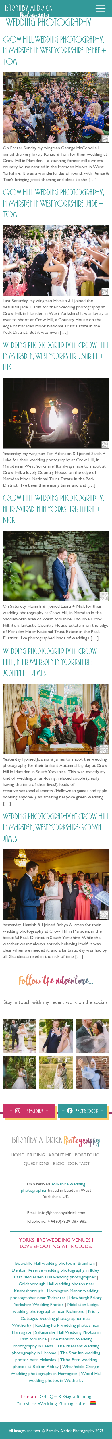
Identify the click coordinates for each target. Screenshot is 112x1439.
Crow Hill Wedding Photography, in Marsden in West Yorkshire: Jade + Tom (53, 204)
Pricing (36, 1155)
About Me (60, 1155)
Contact (79, 1164)
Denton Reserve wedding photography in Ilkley (55, 1270)
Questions (36, 1164)
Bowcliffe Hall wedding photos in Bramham (55, 1263)
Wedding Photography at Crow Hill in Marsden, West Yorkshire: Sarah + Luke (56, 357)
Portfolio (87, 1155)
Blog (58, 1164)
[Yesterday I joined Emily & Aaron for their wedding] (19, 1036)
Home (17, 1155)
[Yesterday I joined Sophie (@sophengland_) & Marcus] (56, 1036)
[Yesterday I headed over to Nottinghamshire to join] (92, 1036)
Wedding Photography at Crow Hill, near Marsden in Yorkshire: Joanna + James (50, 662)
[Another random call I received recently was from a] (92, 1072)
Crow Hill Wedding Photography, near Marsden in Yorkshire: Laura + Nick (53, 509)
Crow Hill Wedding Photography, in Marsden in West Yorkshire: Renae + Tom (54, 51)
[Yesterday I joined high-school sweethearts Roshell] (19, 1072)
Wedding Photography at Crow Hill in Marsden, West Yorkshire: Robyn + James (56, 828)
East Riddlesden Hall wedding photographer (55, 1277)
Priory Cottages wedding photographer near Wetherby (55, 1319)
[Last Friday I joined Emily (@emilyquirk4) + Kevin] (56, 1072)
